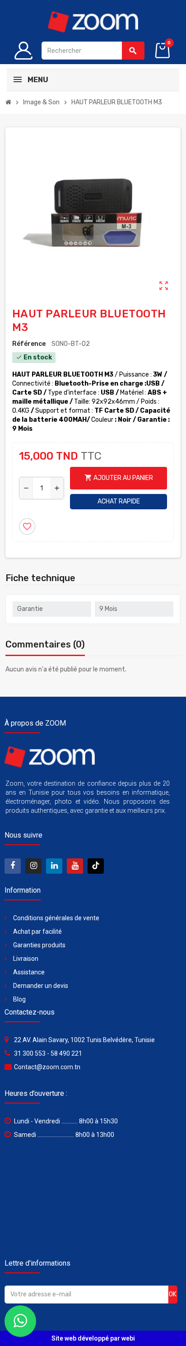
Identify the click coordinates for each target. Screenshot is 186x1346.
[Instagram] (33, 866)
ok (173, 1294)
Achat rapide (119, 501)
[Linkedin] (54, 866)
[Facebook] (13, 866)
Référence (29, 344)
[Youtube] (75, 866)
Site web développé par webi (93, 1338)
